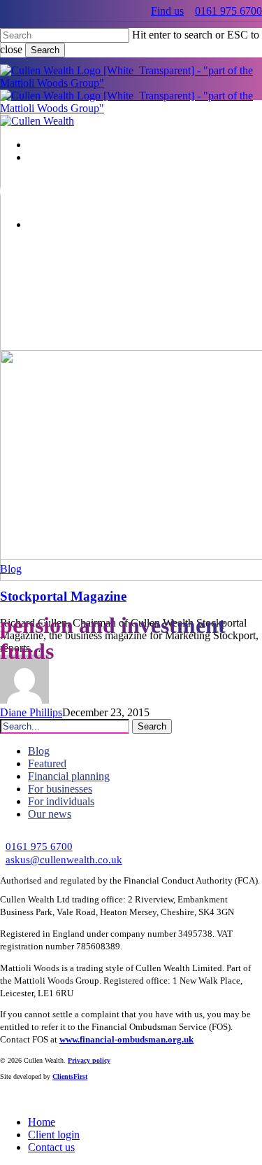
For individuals (61, 801)
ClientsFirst (69, 1076)
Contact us (51, 1147)
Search (45, 50)
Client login (54, 1134)
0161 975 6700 (228, 11)
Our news (49, 814)
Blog (11, 569)
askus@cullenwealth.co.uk (64, 859)
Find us (167, 11)
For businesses (60, 789)
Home (41, 1122)
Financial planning (69, 776)
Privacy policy (89, 1060)
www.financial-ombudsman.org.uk (126, 1040)
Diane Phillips (31, 712)
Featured (47, 763)
